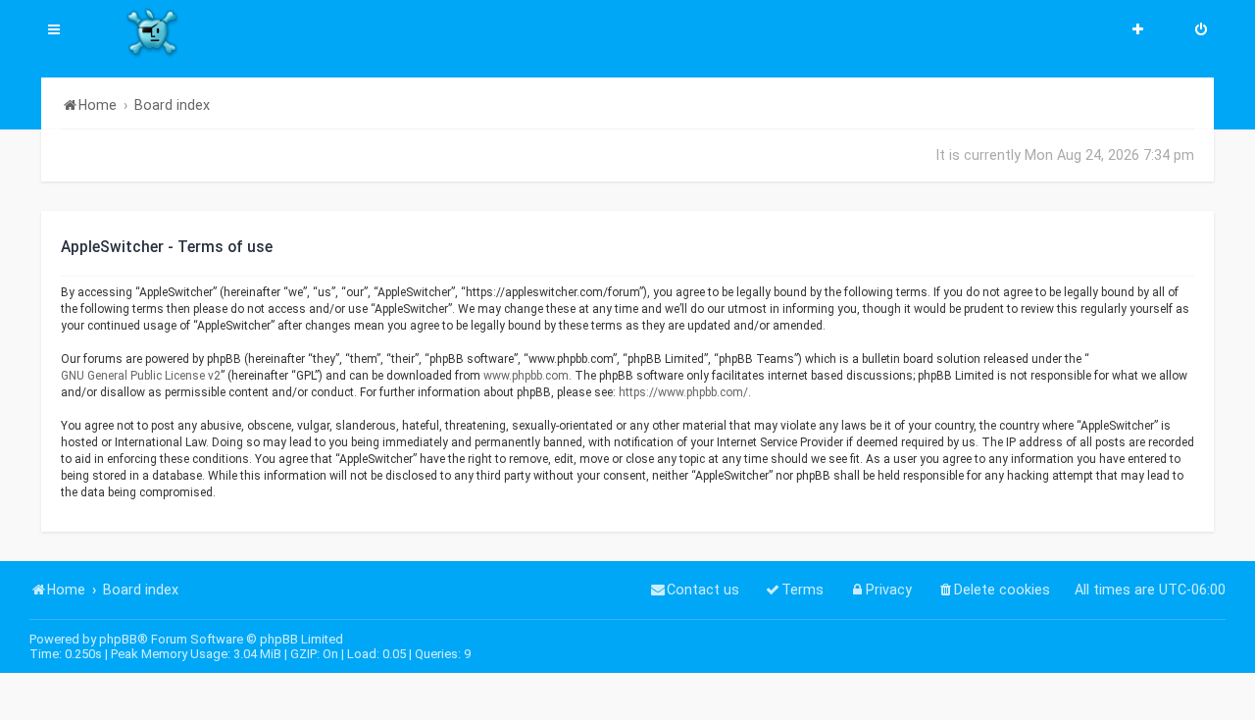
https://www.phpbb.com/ (683, 392)
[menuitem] (1201, 31)
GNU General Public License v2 (141, 376)
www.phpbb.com (526, 376)
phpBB (118, 639)
